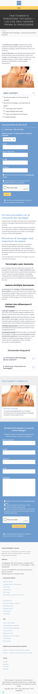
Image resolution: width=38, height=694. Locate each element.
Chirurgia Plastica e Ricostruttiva (12, 584)
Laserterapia (6, 587)
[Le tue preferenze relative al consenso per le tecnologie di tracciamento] (3, 692)
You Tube (5, 666)
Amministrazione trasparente (11, 625)
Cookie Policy (7, 638)
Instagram (6, 664)
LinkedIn (5, 669)
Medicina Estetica (8, 582)
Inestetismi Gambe (8, 606)
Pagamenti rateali (8, 633)
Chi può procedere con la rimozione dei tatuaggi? (16, 98)
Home (3, 31)
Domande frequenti (10, 117)
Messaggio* (6, 477)
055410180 (7, 565)
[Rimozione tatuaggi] (19, 401)
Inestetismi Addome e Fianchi (11, 603)
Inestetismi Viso (7, 601)
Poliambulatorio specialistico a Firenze (13, 595)
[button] (19, 358)
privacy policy (21, 200)
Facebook (5, 662)
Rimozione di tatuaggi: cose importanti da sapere (17, 104)
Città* (4, 468)
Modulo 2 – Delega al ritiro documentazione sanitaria (18, 653)
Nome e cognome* (8, 440)
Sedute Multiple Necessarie (14, 111)
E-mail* (5, 159)
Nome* (5, 144)
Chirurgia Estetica (8, 608)
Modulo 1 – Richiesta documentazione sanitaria (16, 650)
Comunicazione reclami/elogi (11, 628)
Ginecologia (6, 592)
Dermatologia (7, 589)
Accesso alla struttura (9, 623)
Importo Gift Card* (8, 151)
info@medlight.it (25, 565)
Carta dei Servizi (7, 630)
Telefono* (6, 167)
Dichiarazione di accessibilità (11, 636)
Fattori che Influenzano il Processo (16, 114)
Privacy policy (7, 641)
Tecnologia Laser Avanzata (13, 108)
